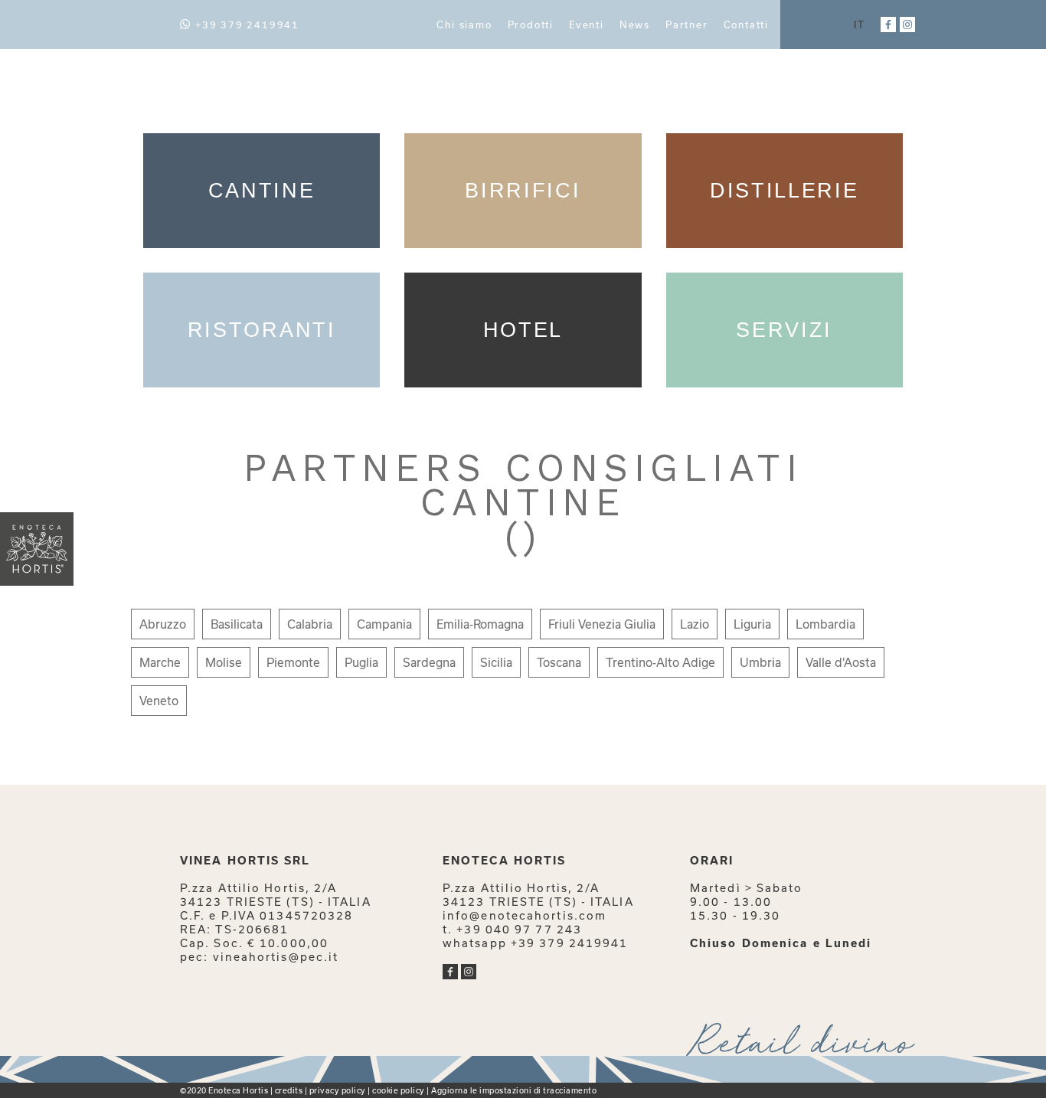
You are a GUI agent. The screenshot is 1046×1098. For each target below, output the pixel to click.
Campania (384, 624)
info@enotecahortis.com (524, 915)
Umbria (760, 662)
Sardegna (429, 662)
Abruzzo (162, 624)
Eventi (586, 24)
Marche (160, 662)
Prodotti (531, 24)
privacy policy (337, 1090)
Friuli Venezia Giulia (601, 624)
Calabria (309, 624)
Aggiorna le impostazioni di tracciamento (514, 1090)
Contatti (746, 24)
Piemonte (293, 662)
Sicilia (496, 662)
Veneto (158, 700)
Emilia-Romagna (480, 624)
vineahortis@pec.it (276, 956)
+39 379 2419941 (247, 24)
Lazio (694, 624)
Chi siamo (464, 24)
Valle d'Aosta (841, 662)
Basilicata (237, 624)
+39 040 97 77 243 (519, 929)
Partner (686, 24)
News (634, 24)
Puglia (361, 662)
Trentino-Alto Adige (660, 662)
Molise (223, 662)
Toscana (559, 662)
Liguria (752, 624)
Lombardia (825, 624)
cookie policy (398, 1090)
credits (289, 1090)
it (859, 24)
